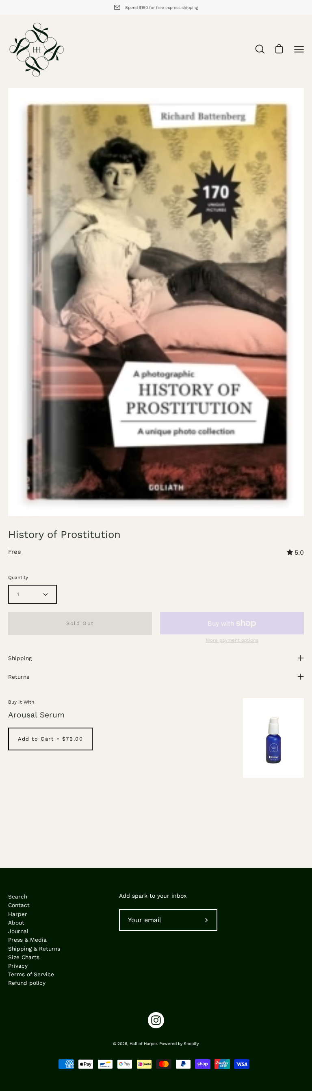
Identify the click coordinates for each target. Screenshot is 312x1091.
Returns (18, 676)
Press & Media (27, 939)
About (16, 922)
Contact (19, 905)
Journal (18, 931)
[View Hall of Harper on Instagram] (156, 1020)
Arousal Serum (36, 714)
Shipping (20, 658)
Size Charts (23, 957)
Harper (17, 914)
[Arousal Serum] (273, 738)
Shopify (191, 1043)
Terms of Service (31, 974)
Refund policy (27, 982)
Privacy (18, 965)
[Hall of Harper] (36, 49)
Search (17, 896)
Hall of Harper (143, 1043)
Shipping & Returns (34, 948)
